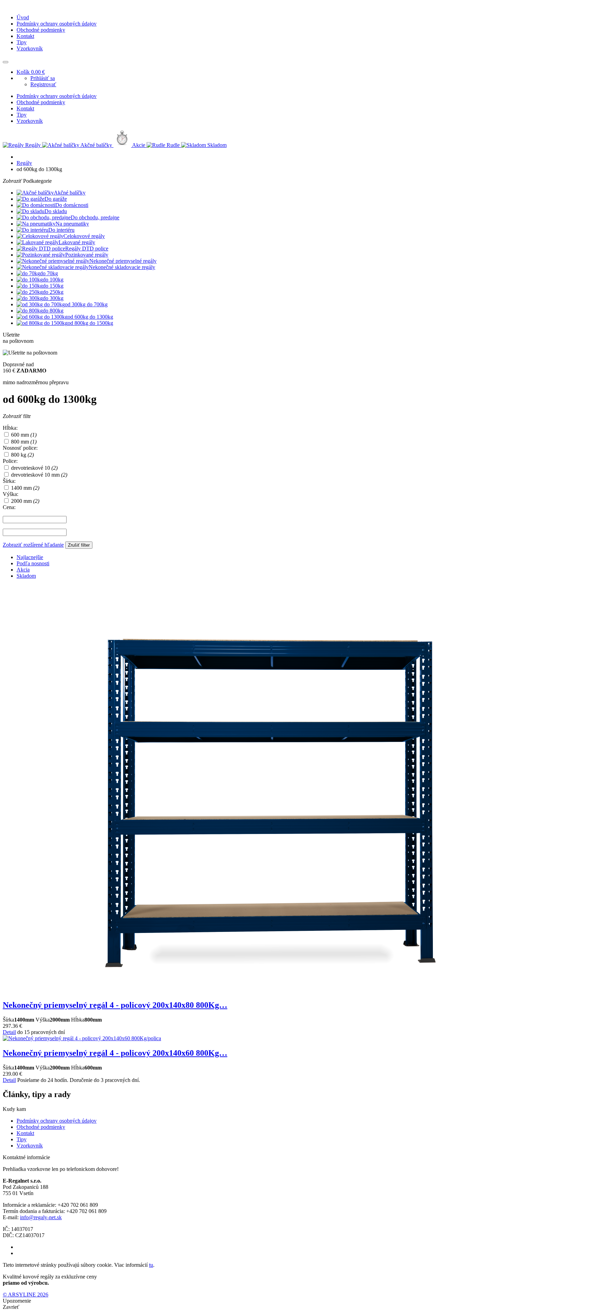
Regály (24, 163)
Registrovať (43, 84)
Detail (9, 1032)
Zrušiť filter (79, 545)
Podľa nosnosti (33, 563)
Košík (31, 72)
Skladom (26, 576)
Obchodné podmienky (41, 30)
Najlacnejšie (30, 557)
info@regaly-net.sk (41, 1217)
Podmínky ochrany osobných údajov (57, 24)
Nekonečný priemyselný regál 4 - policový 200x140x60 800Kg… (115, 1052)
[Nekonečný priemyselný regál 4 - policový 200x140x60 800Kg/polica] (82, 1038)
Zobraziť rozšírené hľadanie (33, 545)
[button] (5, 62)
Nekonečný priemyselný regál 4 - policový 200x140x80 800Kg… (115, 1005)
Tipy (22, 42)
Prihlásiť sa (42, 78)
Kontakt (25, 36)
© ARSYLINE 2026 (25, 1294)
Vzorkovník (30, 48)
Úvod (23, 17)
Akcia (23, 570)
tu (151, 1265)
